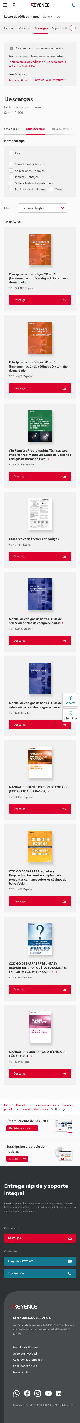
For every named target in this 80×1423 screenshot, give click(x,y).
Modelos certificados (25, 1347)
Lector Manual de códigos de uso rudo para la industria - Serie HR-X (37, 64)
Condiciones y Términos (27, 1359)
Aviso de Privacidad (25, 1353)
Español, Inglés (33, 208)
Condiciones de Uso (25, 1366)
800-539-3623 (16, 1273)
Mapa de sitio (21, 1372)
